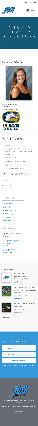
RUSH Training (8, 214)
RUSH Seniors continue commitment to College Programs (11, 242)
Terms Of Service (28, 365)
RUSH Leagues (8, 217)
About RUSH (7, 221)
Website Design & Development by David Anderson (19, 406)
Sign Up (33, 2)
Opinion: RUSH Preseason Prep (11, 234)
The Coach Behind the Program (10, 250)
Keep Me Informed (19, 360)
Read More (18, 282)
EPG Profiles (7, 207)
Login (25, 2)
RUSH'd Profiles (8, 210)
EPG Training (7, 204)
